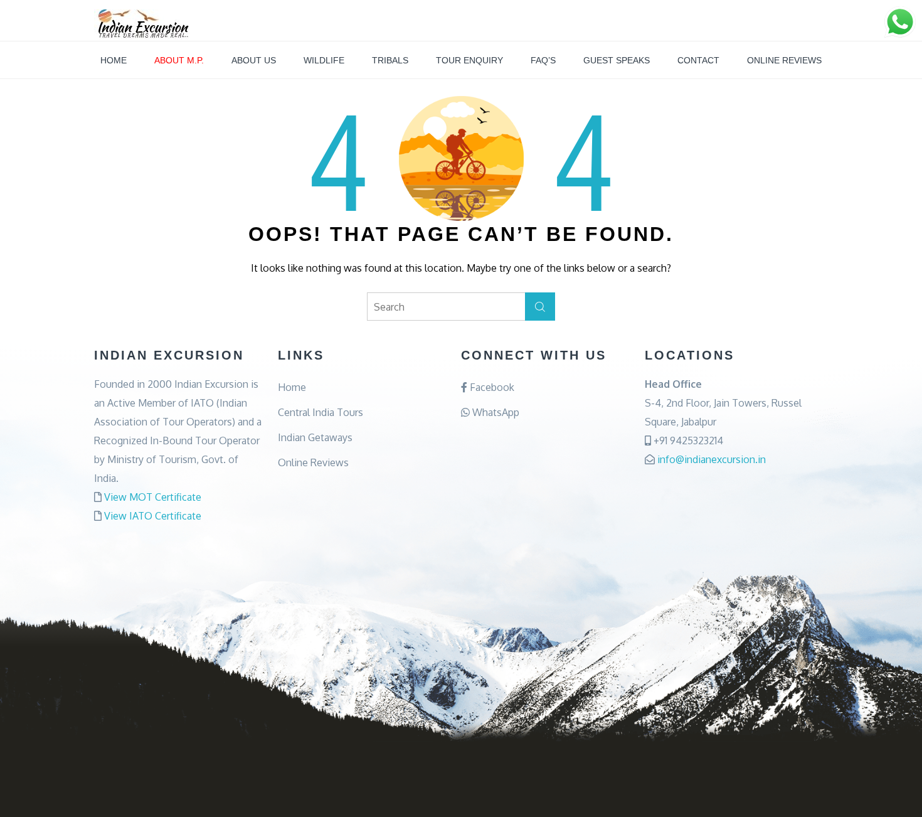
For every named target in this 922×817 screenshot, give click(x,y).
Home (113, 60)
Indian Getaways (315, 437)
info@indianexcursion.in (711, 459)
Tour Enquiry (469, 60)
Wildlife (324, 60)
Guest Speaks (616, 60)
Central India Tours (320, 412)
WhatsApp (494, 412)
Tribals (390, 60)
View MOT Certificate (152, 497)
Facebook (490, 387)
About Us (253, 60)
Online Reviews (784, 60)
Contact (698, 60)
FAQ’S (543, 60)
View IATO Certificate (152, 516)
